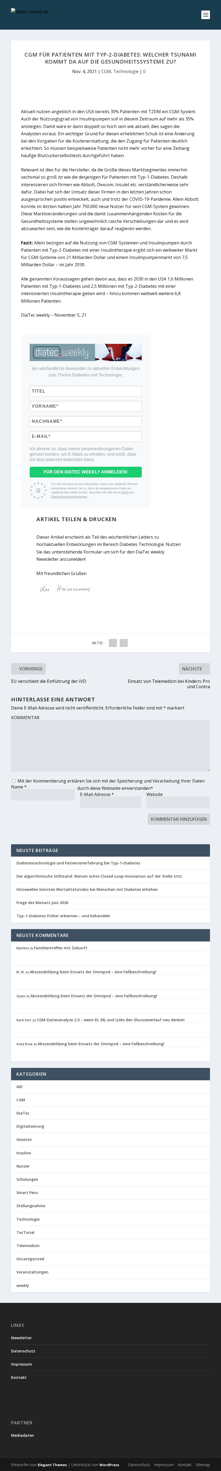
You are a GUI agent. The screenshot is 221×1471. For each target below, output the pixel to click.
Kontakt (19, 1377)
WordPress (109, 1464)
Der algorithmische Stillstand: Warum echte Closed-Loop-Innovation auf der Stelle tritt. (99, 876)
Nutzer (23, 1166)
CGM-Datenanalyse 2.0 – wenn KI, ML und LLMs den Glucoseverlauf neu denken (111, 1019)
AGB (125, 492)
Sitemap (203, 1464)
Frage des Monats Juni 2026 (42, 902)
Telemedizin (28, 1245)
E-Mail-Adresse (97, 794)
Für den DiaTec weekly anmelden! (85, 472)
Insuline (23, 1152)
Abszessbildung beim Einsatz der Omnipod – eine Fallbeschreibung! (93, 971)
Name (19, 787)
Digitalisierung (30, 1126)
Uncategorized (30, 1258)
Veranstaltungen (32, 1272)
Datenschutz (23, 1351)
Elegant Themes (52, 1464)
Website (154, 794)
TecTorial (25, 1232)
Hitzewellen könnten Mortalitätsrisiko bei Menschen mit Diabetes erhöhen (87, 889)
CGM (106, 71)
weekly (22, 1285)
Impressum (21, 1364)
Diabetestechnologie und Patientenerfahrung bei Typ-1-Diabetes (78, 863)
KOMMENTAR (25, 718)
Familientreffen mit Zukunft (60, 947)
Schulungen (27, 1179)
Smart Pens (27, 1192)
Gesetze (24, 1139)
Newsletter (21, 1337)
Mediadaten (22, 1435)
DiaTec (22, 1113)
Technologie (126, 71)
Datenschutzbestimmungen (69, 496)
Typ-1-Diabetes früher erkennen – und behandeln (63, 915)
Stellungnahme (30, 1205)
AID (19, 1086)
